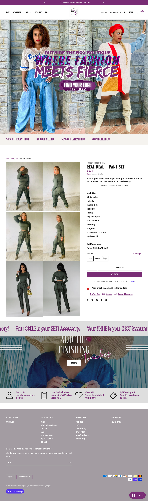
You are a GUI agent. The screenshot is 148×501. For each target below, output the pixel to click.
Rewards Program (47, 435)
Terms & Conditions (82, 435)
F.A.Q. (43, 432)
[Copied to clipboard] (106, 299)
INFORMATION (81, 417)
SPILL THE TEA (116, 417)
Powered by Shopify (45, 486)
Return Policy (80, 432)
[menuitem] (8, 12)
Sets (17, 159)
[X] (92, 299)
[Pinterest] (97, 299)
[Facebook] (88, 299)
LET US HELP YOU (47, 417)
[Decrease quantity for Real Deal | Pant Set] (88, 267)
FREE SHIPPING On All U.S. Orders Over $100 (76, 3)
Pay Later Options (47, 439)
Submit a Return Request (49, 425)
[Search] (136, 12)
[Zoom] (38, 167)
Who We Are (10, 422)
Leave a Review (116, 422)
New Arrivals (17, 12)
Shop (27, 12)
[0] (140, 12)
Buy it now (114, 274)
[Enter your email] (70, 462)
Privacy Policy (80, 439)
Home (7, 12)
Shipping (89, 174)
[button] (74, 363)
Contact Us (79, 422)
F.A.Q (46, 12)
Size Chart (44, 429)
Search (43, 422)
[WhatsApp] (102, 299)
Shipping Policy (81, 429)
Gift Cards (44, 442)
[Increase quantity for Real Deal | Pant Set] (95, 267)
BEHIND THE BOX (12, 417)
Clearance (38, 12)
